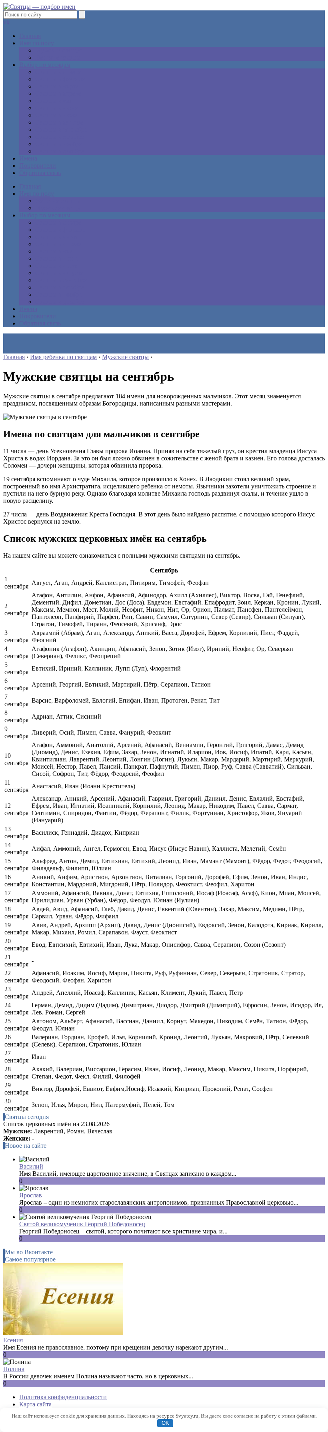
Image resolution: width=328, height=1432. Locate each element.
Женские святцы (57, 57)
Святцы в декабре (59, 151)
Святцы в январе (58, 71)
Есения (13, 1340)
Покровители (37, 165)
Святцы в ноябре (58, 144)
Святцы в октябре (59, 136)
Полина (13, 1369)
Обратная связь (40, 172)
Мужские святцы (58, 50)
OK (165, 1423)
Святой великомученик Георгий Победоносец (82, 1224)
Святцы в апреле (58, 93)
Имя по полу (36, 43)
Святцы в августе (59, 122)
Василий (31, 1166)
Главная (30, 35)
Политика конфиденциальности (63, 1397)
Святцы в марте (56, 86)
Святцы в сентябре (61, 129)
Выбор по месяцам (44, 64)
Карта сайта (35, 1404)
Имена (28, 158)
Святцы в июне (56, 107)
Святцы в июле (56, 115)
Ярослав (30, 1195)
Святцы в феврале (60, 79)
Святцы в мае (53, 100)
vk (6, 22)
